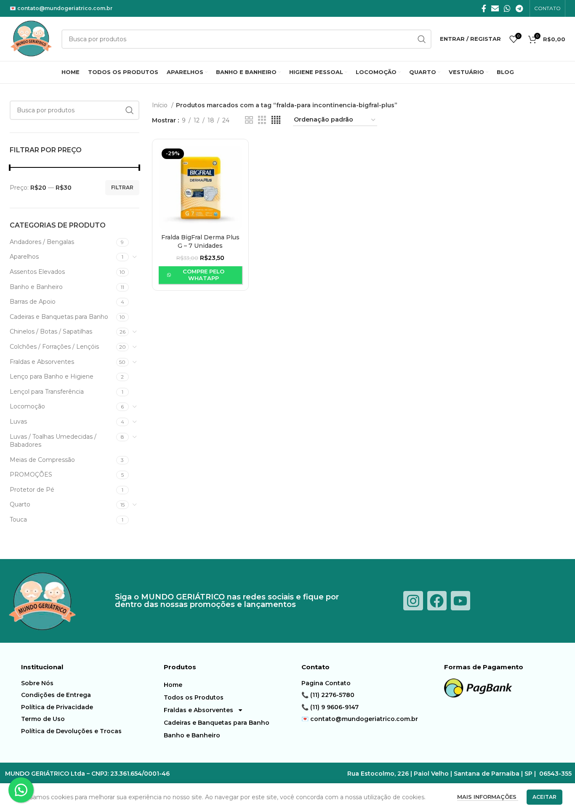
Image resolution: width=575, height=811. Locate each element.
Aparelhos (24, 256)
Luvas (18, 421)
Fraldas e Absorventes (42, 362)
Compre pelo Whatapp (203, 274)
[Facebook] (437, 600)
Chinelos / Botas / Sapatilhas (51, 331)
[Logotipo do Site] (31, 38)
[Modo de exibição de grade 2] (249, 120)
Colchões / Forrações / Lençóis (54, 346)
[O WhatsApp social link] (507, 8)
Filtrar (122, 187)
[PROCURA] (129, 110)
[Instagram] (413, 600)
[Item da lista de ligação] (90, 683)
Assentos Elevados (37, 272)
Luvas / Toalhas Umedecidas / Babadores (53, 441)
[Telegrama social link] (519, 8)
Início (160, 105)
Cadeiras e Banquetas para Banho (59, 317)
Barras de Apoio (33, 301)
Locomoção (27, 406)
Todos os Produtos (194, 697)
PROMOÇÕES (31, 474)
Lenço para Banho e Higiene (51, 376)
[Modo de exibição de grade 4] (276, 120)
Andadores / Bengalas (42, 242)
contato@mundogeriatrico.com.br (64, 8)
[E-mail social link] (495, 8)
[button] (21, 790)
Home (173, 685)
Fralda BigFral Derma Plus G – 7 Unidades (200, 241)
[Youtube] (460, 600)
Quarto (20, 504)
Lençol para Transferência (47, 391)
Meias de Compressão (42, 460)
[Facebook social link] (484, 8)
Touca (18, 519)
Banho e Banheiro (36, 287)
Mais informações (487, 796)
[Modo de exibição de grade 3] (262, 120)
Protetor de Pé (32, 489)
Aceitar (544, 797)
